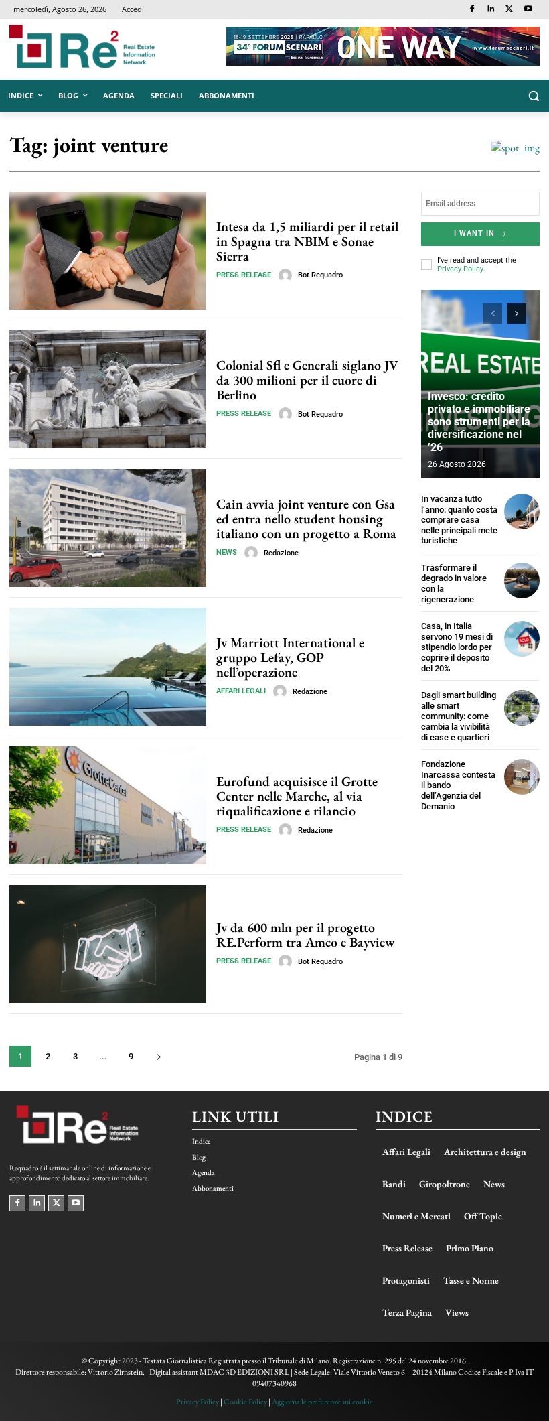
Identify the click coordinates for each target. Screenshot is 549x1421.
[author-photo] (287, 275)
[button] (533, 96)
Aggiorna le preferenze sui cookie (322, 1401)
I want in (474, 233)
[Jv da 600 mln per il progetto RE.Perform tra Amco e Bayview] (107, 944)
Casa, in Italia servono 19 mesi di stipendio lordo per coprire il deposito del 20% (457, 647)
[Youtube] (528, 9)
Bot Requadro (320, 275)
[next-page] (158, 1056)
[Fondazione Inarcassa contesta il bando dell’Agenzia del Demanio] (522, 777)
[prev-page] (492, 313)
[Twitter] (509, 9)
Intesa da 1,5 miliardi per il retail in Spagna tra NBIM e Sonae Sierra (307, 241)
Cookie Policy (245, 1401)
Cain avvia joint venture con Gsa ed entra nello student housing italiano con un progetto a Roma (306, 518)
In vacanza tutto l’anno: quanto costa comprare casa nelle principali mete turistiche (459, 519)
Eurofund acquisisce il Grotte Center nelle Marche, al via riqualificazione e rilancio (297, 795)
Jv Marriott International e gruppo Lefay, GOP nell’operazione (290, 657)
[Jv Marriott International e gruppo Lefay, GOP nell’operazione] (107, 667)
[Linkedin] (491, 9)
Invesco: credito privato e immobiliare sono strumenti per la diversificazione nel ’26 (479, 422)
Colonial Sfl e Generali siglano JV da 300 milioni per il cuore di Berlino (307, 379)
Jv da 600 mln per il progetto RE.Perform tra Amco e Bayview (305, 935)
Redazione (281, 553)
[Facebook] (472, 9)
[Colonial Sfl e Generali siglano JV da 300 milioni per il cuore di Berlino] (107, 389)
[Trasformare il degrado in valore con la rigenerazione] (522, 580)
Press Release (243, 275)
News (226, 552)
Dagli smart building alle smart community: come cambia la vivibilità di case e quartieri (458, 716)
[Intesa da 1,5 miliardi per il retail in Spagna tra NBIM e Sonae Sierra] (107, 251)
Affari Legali (241, 691)
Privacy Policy (460, 269)
